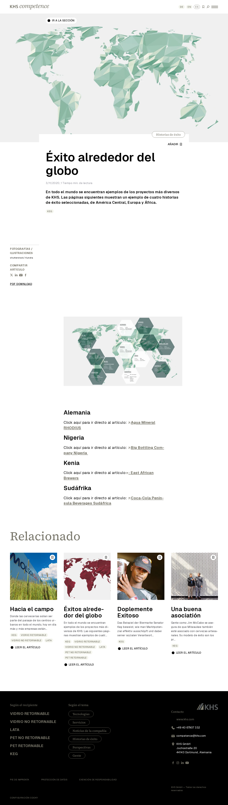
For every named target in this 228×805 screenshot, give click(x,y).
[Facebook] (173, 763)
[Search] (208, 7)
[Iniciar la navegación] (214, 6)
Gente (77, 755)
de (181, 6)
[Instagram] (178, 763)
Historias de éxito (168, 134)
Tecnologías (81, 714)
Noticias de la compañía (89, 731)
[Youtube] (187, 763)
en (189, 6)
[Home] (29, 7)
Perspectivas (81, 747)
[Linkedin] (182, 763)
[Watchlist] (203, 7)
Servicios (79, 722)
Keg (49, 211)
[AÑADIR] (52, 557)
